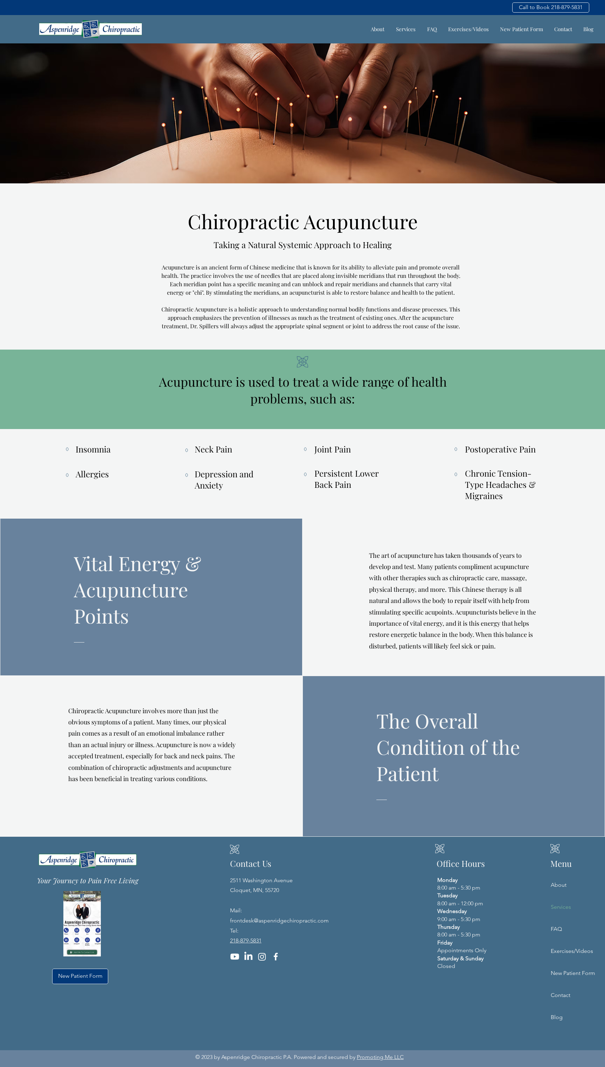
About (558, 885)
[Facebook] (276, 957)
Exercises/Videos (563, 951)
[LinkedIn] (248, 957)
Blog (557, 1017)
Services (561, 907)
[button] (405, 29)
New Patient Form (563, 973)
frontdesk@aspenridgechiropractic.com (279, 920)
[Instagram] (262, 957)
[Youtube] (235, 957)
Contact (560, 995)
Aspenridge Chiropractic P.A (256, 1057)
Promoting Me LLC (380, 1057)
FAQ (556, 929)
